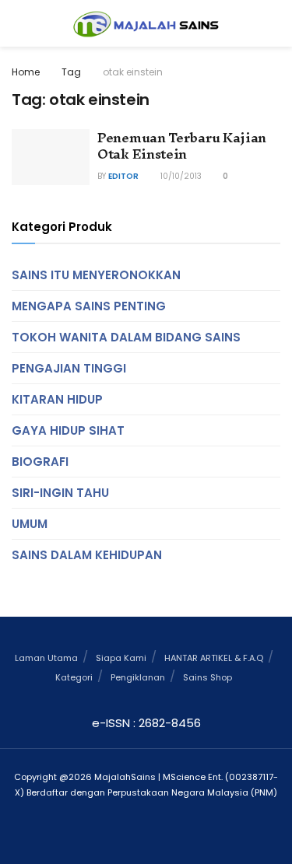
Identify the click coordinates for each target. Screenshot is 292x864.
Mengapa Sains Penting (89, 306)
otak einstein (133, 72)
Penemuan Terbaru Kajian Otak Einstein (181, 145)
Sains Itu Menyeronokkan (96, 275)
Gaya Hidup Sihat (68, 430)
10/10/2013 (180, 176)
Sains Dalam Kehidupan (87, 555)
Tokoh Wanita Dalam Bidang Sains (126, 337)
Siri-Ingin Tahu (60, 492)
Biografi (40, 461)
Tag (71, 72)
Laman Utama (46, 658)
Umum (29, 524)
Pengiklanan (138, 677)
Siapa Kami (121, 658)
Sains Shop (207, 677)
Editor (123, 176)
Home (26, 72)
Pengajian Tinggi (69, 368)
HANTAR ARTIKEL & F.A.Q (213, 658)
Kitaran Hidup (57, 399)
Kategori (74, 677)
